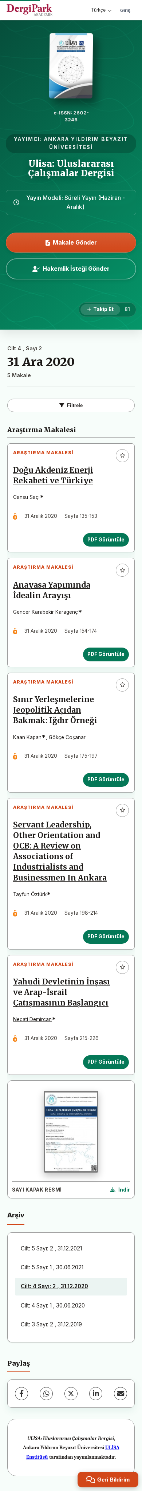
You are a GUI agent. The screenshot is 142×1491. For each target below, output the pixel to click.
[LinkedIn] (95, 1393)
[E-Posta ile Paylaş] (120, 1393)
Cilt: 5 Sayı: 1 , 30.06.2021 (52, 1267)
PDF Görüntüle (106, 540)
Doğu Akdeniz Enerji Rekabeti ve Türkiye (53, 475)
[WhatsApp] (46, 1393)
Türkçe (98, 10)
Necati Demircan (32, 1019)
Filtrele (75, 405)
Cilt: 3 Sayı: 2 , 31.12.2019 (51, 1324)
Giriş (125, 10)
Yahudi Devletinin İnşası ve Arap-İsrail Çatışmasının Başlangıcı (61, 992)
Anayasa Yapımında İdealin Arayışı (51, 590)
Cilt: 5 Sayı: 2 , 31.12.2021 (51, 1248)
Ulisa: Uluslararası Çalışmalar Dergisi (71, 168)
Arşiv (15, 1215)
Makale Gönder (75, 242)
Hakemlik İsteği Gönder (76, 268)
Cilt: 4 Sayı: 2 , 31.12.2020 (54, 1286)
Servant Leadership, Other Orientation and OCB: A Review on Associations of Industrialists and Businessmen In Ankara (60, 851)
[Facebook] (21, 1393)
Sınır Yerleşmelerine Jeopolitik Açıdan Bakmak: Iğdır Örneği (55, 710)
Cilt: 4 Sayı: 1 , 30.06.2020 (53, 1305)
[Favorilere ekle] (122, 455)
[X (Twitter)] (71, 1393)
